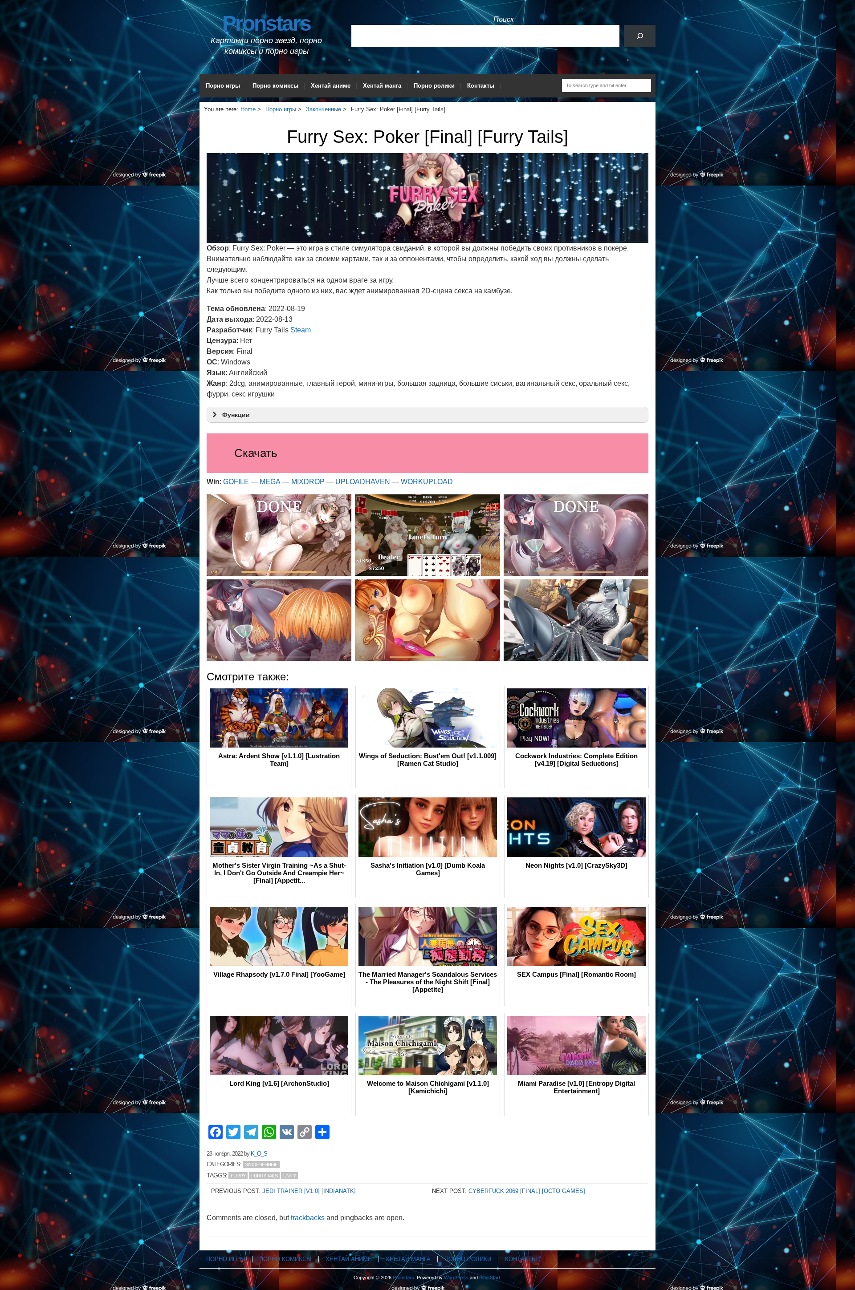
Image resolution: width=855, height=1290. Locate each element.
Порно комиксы (275, 85)
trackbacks (308, 1217)
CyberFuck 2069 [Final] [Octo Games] (526, 1191)
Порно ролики (434, 85)
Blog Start (489, 1277)
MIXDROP (308, 481)
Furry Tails (264, 1175)
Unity (289, 1175)
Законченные (261, 1164)
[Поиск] (640, 36)
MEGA (270, 481)
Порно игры (223, 85)
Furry (238, 1175)
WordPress (456, 1277)
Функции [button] (236, 414)
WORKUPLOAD (427, 481)
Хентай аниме (330, 85)
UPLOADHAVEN (362, 481)
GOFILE (236, 481)
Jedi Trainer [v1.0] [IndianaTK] (309, 1191)
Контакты (480, 85)
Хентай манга (382, 85)
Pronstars (266, 23)
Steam (300, 330)
